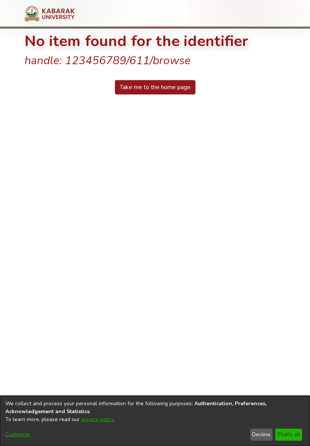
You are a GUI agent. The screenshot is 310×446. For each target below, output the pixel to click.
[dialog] (155, 421)
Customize (17, 434)
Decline (261, 434)
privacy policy (97, 419)
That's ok (288, 434)
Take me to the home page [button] (155, 87)
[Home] (53, 13)
